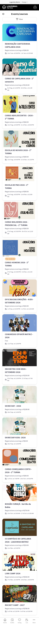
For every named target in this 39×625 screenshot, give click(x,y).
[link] (19, 40)
